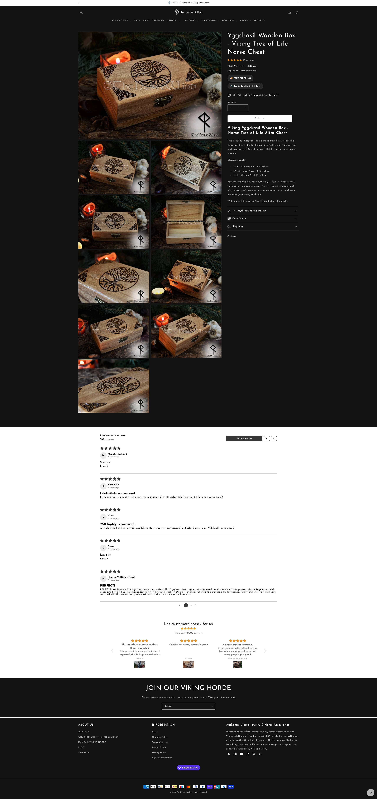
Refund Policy (159, 747)
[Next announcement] (298, 3)
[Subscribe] (211, 706)
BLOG (81, 747)
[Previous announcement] (79, 3)
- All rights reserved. (199, 792)
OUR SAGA (84, 732)
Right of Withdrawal (162, 758)
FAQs (155, 732)
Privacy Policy (159, 753)
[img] (188, 629)
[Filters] (267, 438)
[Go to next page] (196, 605)
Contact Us (83, 753)
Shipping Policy (160, 737)
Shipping (231, 70)
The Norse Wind (183, 792)
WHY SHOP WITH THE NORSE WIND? (98, 737)
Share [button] (233, 236)
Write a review (244, 438)
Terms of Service (160, 742)
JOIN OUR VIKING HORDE (92, 742)
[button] (81, 12)
